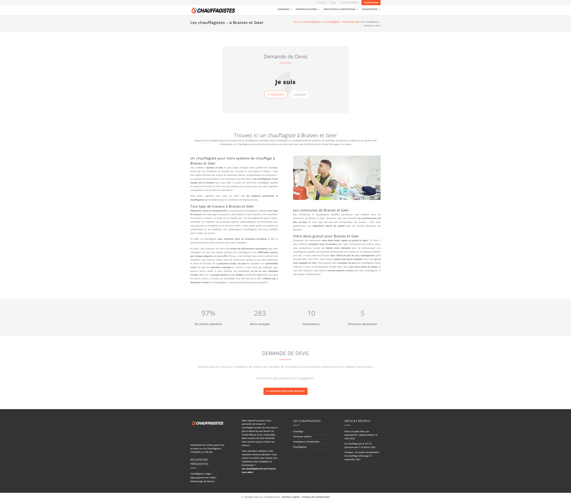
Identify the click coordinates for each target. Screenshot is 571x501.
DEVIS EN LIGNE (371, 2)
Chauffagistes (370, 9)
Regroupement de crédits (203, 477)
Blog (333, 2)
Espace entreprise (350, 2)
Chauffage (283, 9)
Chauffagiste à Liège (200, 473)
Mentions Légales (291, 496)
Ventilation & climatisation (339, 9)
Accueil (322, 2)
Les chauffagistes (311, 21)
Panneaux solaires (306, 9)
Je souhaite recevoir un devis (285, 391)
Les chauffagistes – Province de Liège (341, 21)
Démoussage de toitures (202, 481)
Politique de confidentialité (316, 496)
